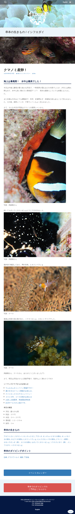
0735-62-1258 (39, 503)
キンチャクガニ (29, 436)
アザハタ (39, 436)
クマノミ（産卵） (62, 439)
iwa (34, 73)
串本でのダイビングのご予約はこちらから (37, 487)
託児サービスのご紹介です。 (16, 402)
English (65, 2)
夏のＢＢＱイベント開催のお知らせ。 (19, 391)
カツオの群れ (26, 442)
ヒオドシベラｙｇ (29, 439)
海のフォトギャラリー (23, 73)
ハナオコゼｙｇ (17, 445)
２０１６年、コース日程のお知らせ (19, 397)
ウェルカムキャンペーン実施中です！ (20, 388)
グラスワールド (13, 457)
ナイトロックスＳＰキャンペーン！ (19, 394)
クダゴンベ (18, 436)
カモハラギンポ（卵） (12, 442)
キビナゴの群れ (17, 439)
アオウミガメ (9, 436)
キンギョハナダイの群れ (52, 436)
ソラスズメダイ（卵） (58, 442)
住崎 (5, 457)
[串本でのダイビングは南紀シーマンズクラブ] (37, 16)
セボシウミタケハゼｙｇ (41, 442)
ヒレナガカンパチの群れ (46, 439)
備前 (21, 457)
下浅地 (26, 457)
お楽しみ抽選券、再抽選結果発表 (18, 399)
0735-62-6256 (39, 505)
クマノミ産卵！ (15, 69)
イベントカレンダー (38, 472)
